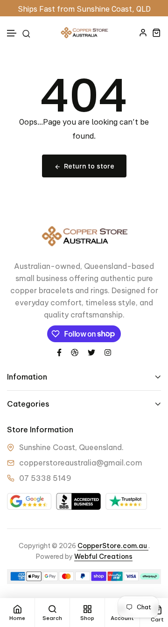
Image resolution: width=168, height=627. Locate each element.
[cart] (156, 32)
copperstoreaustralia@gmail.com (80, 462)
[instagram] (108, 352)
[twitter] (91, 352)
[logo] (84, 32)
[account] (143, 32)
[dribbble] (74, 352)
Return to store (89, 166)
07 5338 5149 (45, 478)
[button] (12, 33)
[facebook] (59, 352)
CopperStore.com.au (112, 546)
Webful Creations (103, 556)
